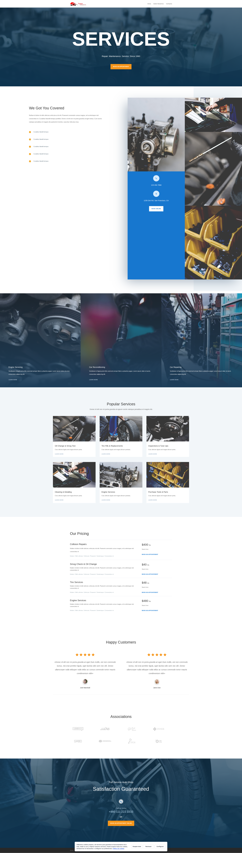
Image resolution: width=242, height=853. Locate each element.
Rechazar (148, 846)
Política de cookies (118, 848)
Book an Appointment (150, 554)
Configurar (160, 846)
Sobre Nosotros (158, 4)
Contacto (169, 4)
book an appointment (121, 66)
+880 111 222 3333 (121, 811)
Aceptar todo (137, 846)
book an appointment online (121, 823)
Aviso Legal (74, 850)
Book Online (156, 208)
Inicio (149, 4)
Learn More (13, 380)
